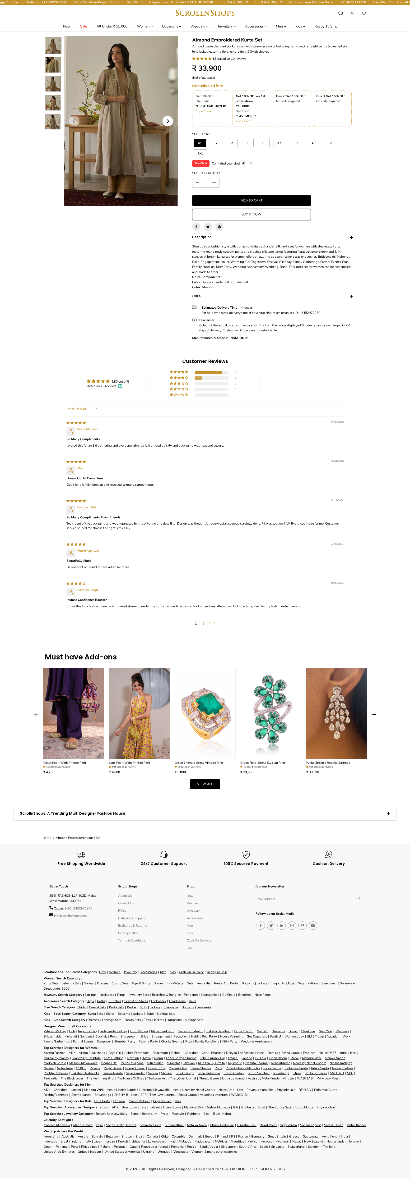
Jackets (262, 983)
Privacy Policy (128, 933)
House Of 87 (327, 1053)
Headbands (177, 1001)
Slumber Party (124, 1041)
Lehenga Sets (71, 983)
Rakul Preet (268, 1125)
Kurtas (131, 1007)
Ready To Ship (325, 26)
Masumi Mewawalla (83, 1063)
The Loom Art (157, 1078)
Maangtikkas (210, 994)
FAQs (122, 910)
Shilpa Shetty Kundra (121, 1125)
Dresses (102, 983)
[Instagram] (292, 925)
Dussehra (278, 1031)
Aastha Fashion (54, 1053)
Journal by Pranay (56, 1058)
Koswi (146, 1058)
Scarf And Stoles (136, 1001)
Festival (275, 1036)
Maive (294, 1058)
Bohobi (176, 1053)
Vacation (333, 1036)
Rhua (218, 1068)
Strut (261, 1107)
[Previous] (74, 121)
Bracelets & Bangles (166, 994)
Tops (147, 1020)
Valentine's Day (55, 1031)
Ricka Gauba (272, 1068)
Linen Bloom (278, 1058)
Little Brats (102, 1101)
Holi (72, 1031)
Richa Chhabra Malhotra (243, 1068)
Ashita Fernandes (136, 1053)
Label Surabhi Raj (212, 1058)
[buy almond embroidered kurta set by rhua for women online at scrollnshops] (121, 121)
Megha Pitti (109, 1063)
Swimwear (347, 983)
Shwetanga (281, 1073)
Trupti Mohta (304, 1107)
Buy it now (251, 214)
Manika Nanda (335, 1058)
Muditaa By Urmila (211, 1063)
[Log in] (352, 13)
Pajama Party (148, 1041)
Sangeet (86, 1036)
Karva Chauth (243, 1031)
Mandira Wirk (311, 1058)
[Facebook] (196, 227)
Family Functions (207, 1041)
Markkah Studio (55, 1063)
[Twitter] (208, 227)
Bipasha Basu (246, 1125)
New (67, 26)
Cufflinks (228, 994)
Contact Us (126, 903)
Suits (143, 1007)
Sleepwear (329, 983)
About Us (125, 895)
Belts (192, 1001)
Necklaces (107, 994)
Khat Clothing (114, 1058)
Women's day (294, 1036)
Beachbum (160, 1053)
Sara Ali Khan (333, 1125)
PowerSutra (156, 1068)
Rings (121, 994)
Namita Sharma (256, 1063)
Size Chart (201, 163)
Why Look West (328, 1078)
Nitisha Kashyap (341, 1063)
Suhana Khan (174, 1125)
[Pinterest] (219, 227)
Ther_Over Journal (183, 1078)
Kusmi (158, 1058)
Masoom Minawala (57, 1125)
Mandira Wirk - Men (98, 1090)
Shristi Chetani (234, 1073)
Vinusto (288, 1078)
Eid (309, 1036)
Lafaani (233, 1058)
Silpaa (297, 1073)
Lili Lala (260, 1058)
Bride (144, 1036)
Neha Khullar (280, 1063)
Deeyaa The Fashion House (245, 1053)
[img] (76, 422)
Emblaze (309, 1053)
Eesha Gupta (290, 1053)
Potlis (101, 1001)
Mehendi (71, 1036)
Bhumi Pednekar (222, 1125)
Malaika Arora (197, 1125)
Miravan (189, 1063)
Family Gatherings (57, 1041)
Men (280, 26)
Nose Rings (262, 994)
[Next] (168, 121)
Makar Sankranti (162, 1031)
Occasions (170, 26)
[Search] (340, 13)
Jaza (353, 1053)
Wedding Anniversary (256, 1041)
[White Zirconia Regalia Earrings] (336, 713)
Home (46, 838)
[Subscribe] (358, 899)
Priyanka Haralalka (260, 1090)
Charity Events (171, 1041)
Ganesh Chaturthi (190, 1031)
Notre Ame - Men (231, 1090)
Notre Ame (65, 1068)
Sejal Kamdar (135, 1073)
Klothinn (133, 1058)
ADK (72, 1053)
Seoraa (153, 1073)
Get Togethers (257, 1036)
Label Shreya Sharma (181, 1058)
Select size (201, 134)
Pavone (95, 1068)
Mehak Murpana (132, 1063)
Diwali (293, 1031)
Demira (273, 1053)
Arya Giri (114, 1053)
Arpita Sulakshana (92, 1053)
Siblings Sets (166, 1013)
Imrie (343, 1053)
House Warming (231, 1036)
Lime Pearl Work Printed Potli (129, 762)
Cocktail (101, 1036)
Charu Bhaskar (212, 1053)
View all (205, 784)
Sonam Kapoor (310, 1125)
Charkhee (191, 1053)
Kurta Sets (51, 983)
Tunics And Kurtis (226, 983)
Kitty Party (230, 1041)
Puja (188, 1041)
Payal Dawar (113, 1068)
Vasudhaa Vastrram (214, 1094)
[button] (202, 58)
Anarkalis (203, 983)
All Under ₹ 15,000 (112, 26)
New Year (325, 1031)
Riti (235, 1107)
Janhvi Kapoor (356, 1125)
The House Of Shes (130, 1078)
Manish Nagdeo (127, 1090)
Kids (299, 26)
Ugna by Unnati (233, 1078)
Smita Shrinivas (316, 1073)
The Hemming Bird (100, 1078)
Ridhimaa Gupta (296, 1068)
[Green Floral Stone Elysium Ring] (270, 713)
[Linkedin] (281, 925)
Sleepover (104, 1041)
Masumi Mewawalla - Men (160, 1090)
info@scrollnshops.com (70, 916)
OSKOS (81, 1068)
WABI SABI (305, 1078)
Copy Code (203, 111)
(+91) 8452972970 (78, 908)
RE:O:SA (305, 1090)
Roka (113, 1036)
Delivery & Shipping (132, 918)
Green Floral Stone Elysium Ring (262, 762)
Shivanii (166, 1073)
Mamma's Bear (139, 1101)
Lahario (247, 1058)
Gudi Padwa (139, 1031)
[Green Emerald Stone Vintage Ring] (205, 713)
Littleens (119, 1101)
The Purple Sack (280, 1107)
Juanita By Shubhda (86, 1058)
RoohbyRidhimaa (56, 1073)
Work (346, 1036)
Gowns (158, 983)
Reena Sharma (201, 1068)
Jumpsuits (277, 983)
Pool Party (209, 1036)
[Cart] (363, 13)
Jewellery (226, 26)
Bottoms (248, 983)
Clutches (114, 1001)
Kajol (99, 1125)
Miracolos (173, 1063)
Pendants (191, 994)
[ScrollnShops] (205, 13)
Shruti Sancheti (259, 1073)
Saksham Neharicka (85, 1073)
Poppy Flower (135, 1068)
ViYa (178, 1101)
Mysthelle (235, 1063)
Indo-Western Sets (180, 983)
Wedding (198, 26)
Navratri (262, 1031)
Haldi (195, 1036)
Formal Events (83, 1041)
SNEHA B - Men (125, 1094)
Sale (83, 26)
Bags (90, 1001)
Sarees (89, 983)
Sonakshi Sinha (150, 1125)
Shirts (81, 1007)
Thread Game (209, 1078)
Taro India (50, 1078)
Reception (180, 1036)
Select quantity (206, 173)
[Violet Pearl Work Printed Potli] (73, 713)
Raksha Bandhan (218, 1031)
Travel (319, 1036)
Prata (164, 1113)
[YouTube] (313, 925)
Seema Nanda (113, 1073)
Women (144, 26)
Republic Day (87, 1031)
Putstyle (178, 1113)
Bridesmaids (52, 1036)
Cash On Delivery (199, 940)
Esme (135, 1113)
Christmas (308, 1031)
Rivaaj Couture (342, 1068)
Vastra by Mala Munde (264, 1078)
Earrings (90, 994)
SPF (350, 1073)
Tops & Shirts (141, 983)
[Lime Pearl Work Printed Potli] (139, 713)
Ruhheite (247, 1107)
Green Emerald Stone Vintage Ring (199, 762)
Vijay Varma (288, 1125)
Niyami (49, 1068)
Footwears (158, 1001)
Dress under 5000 (56, 988)
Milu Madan (155, 1063)
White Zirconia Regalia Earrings (328, 762)
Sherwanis (170, 1007)
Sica (206, 1113)
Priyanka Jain (178, 1068)
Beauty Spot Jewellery (111, 1113)
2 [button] (203, 623)
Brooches (244, 994)
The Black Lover (72, 1078)
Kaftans (313, 983)
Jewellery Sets (139, 994)
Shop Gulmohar (209, 1073)
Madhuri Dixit (83, 1125)
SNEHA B (337, 1073)
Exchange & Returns (132, 925)
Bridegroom (129, 1036)
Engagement (161, 1036)
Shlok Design (185, 1073)
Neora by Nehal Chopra (309, 1063)
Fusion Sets (296, 983)
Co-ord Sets (120, 983)
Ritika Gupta (320, 1068)
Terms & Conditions (132, 940)
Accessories (255, 26)
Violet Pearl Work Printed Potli (64, 762)
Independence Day (113, 1031)
